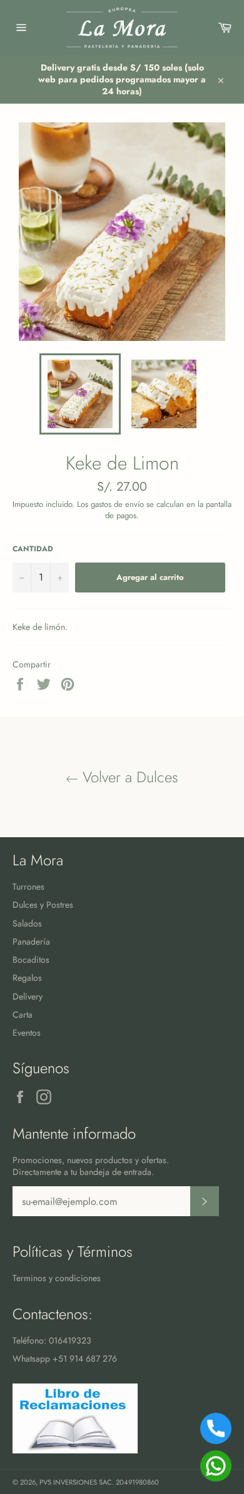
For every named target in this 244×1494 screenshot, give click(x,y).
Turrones (28, 886)
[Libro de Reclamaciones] (75, 1450)
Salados (27, 923)
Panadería (31, 941)
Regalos (27, 977)
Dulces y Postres (43, 904)
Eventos (27, 1032)
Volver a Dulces (128, 777)
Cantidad (33, 549)
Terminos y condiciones (57, 1278)
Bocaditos (31, 959)
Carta (23, 1014)
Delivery (28, 996)
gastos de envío (117, 504)
